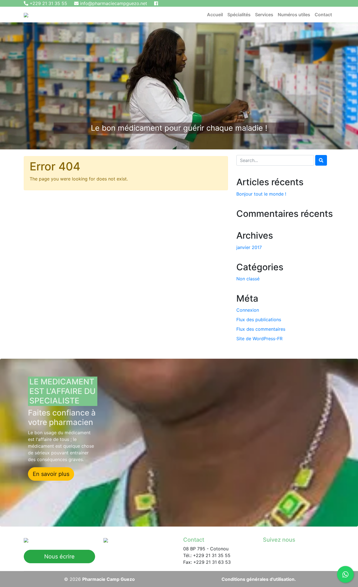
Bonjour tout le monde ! (261, 194)
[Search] (321, 160)
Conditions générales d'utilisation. (259, 579)
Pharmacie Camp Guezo (108, 579)
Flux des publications (258, 319)
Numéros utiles (294, 14)
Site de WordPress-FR (259, 338)
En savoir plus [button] (51, 474)
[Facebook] (156, 3)
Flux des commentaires (260, 329)
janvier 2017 (249, 247)
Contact (323, 14)
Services (264, 14)
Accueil (215, 14)
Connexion (247, 310)
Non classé (248, 278)
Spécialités (239, 14)
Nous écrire (59, 556)
